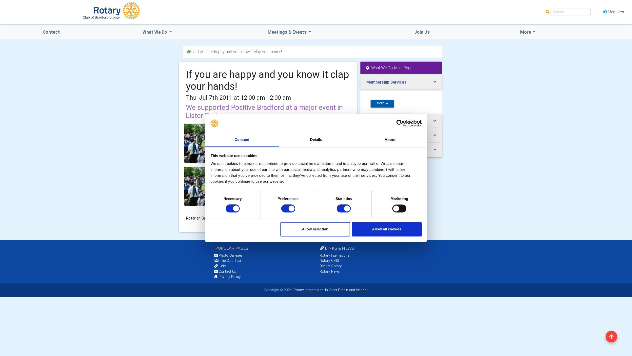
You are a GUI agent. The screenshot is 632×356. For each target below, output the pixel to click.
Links (223, 266)
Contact (51, 32)
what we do (155, 32)
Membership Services (386, 82)
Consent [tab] (242, 139)
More (526, 32)
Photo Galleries (230, 255)
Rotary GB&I (329, 260)
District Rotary (331, 266)
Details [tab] (316, 139)
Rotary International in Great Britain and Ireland (329, 290)
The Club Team (231, 260)
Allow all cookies (386, 229)
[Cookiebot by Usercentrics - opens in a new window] (400, 123)
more (381, 103)
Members (616, 11)
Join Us (422, 32)
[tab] (401, 82)
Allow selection (315, 229)
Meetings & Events (288, 32)
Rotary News (330, 271)
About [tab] (390, 139)
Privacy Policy (229, 276)
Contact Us (227, 271)
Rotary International (335, 255)
